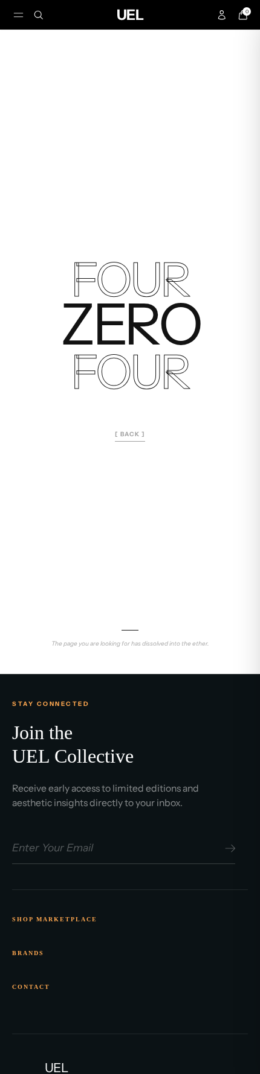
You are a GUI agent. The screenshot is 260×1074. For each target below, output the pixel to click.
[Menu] (18, 14)
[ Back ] (130, 434)
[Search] (38, 15)
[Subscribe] (228, 848)
